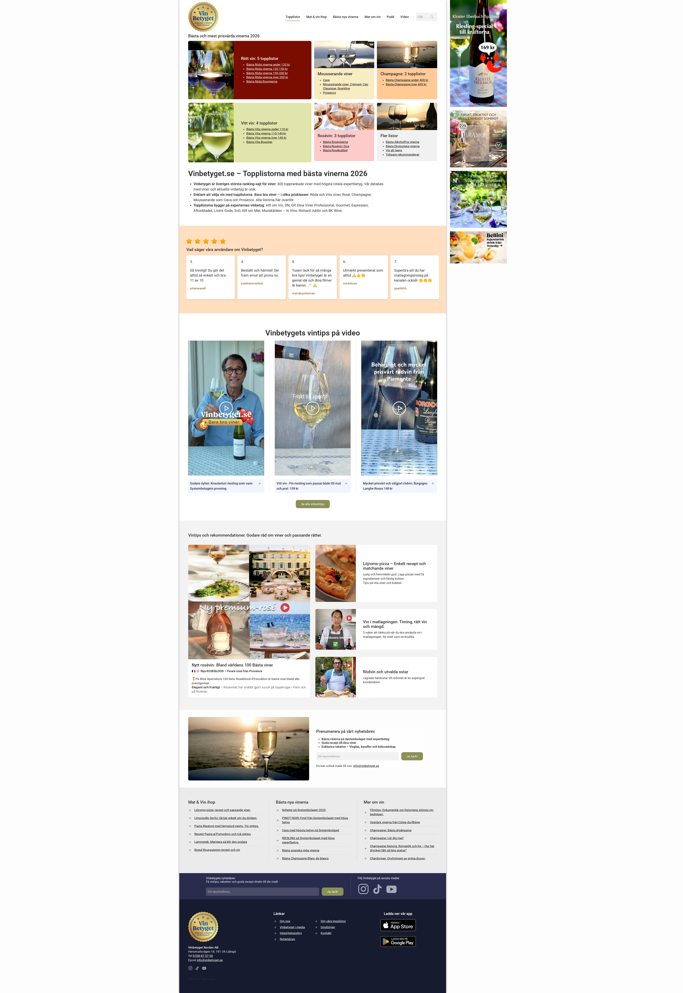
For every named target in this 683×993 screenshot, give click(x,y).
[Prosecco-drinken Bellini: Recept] (478, 249)
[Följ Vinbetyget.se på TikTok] (377, 889)
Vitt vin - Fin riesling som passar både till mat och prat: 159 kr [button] (309, 485)
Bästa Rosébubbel (335, 150)
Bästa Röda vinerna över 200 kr (267, 77)
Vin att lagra (394, 150)
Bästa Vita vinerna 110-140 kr (266, 133)
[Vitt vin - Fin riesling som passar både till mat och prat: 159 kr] (313, 408)
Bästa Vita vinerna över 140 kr (266, 137)
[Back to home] (203, 17)
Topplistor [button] (293, 17)
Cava (326, 80)
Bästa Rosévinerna (335, 142)
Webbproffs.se (208, 979)
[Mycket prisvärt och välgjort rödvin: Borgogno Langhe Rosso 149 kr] (399, 408)
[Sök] (431, 17)
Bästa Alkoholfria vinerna (402, 142)
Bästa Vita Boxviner (259, 142)
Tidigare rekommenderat (402, 154)
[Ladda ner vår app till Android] (398, 941)
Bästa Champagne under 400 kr (407, 80)
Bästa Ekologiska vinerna (403, 146)
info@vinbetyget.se (366, 766)
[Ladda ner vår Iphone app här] (398, 925)
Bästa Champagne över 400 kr (406, 84)
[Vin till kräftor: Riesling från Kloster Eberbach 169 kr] (478, 55)
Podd (390, 17)
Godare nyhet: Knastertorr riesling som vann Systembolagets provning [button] (221, 485)
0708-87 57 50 (203, 956)
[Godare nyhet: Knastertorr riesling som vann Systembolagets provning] (226, 408)
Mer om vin (373, 17)
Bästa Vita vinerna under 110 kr (267, 129)
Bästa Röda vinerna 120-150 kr (267, 69)
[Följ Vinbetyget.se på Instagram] (363, 889)
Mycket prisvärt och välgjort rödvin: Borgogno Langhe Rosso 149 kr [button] (395, 485)
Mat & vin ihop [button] (316, 17)
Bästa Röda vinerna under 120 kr (268, 64)
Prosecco (329, 92)
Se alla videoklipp (312, 504)
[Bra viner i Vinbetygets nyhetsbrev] (478, 201)
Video (404, 17)
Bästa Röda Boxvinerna (261, 81)
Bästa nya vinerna (345, 17)
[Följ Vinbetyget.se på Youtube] (391, 889)
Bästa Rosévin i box (336, 146)
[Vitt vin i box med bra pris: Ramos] (478, 140)
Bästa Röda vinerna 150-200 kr (267, 73)
